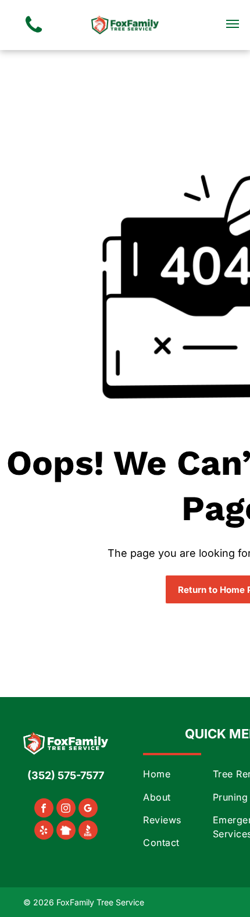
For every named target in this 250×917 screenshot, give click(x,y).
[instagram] (66, 809)
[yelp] (43, 831)
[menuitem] (190, 773)
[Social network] (66, 831)
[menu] (232, 23)
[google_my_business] (88, 809)
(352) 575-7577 (65, 775)
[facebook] (43, 809)
